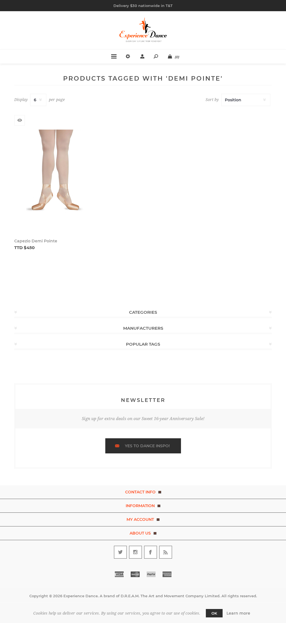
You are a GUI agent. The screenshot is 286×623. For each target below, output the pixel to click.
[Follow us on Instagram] (135, 552)
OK (214, 613)
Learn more (238, 613)
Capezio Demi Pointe (35, 240)
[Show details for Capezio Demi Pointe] (55, 180)
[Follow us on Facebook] (150, 552)
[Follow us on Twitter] (120, 552)
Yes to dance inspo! (147, 445)
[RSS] (165, 552)
